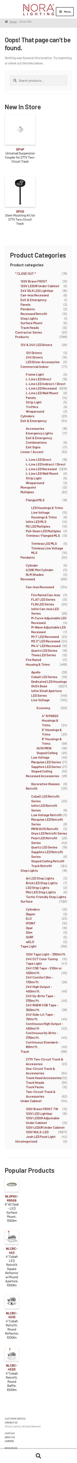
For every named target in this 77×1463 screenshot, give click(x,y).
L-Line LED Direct (38, 379)
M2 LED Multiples (38, 526)
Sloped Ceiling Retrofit (47, 861)
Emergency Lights (39, 433)
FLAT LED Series (43, 599)
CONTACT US (11, 1422)
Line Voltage (40, 700)
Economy (43, 708)
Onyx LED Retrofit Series (49, 833)
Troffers (32, 407)
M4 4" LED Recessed (46, 646)
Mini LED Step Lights (41, 892)
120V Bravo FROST (34, 281)
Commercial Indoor (35, 366)
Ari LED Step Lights (40, 878)
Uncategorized (26, 1141)
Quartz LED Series (44, 650)
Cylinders (27, 416)
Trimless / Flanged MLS (43, 535)
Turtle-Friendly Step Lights (46, 897)
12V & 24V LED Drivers (36, 345)
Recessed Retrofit (34, 314)
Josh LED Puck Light (41, 1136)
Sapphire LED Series (46, 767)
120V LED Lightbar (39, 1113)
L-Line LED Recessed (41, 388)
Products (22, 337)
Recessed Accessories (42, 776)
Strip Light (34, 402)
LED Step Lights (37, 887)
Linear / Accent (32, 452)
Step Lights (29, 318)
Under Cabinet (31, 1101)
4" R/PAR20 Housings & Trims (50, 720)
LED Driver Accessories (43, 362)
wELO (30, 942)
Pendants (28, 309)
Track (25, 1051)
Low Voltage (40, 757)
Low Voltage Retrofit (46, 815)
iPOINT (31, 923)
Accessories (35, 428)
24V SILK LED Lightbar (37, 290)
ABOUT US (10, 1437)
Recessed (28, 579)
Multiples (27, 492)
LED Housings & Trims (47, 508)
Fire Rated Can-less (45, 595)
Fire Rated (33, 660)
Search (38, 1456)
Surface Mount (32, 323)
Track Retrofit (41, 866)
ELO (29, 918)
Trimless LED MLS (44, 543)
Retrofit (32, 788)
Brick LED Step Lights (41, 883)
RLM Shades (35, 574)
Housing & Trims (38, 664)
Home (13, 21)
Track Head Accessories (43, 1078)
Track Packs (35, 1087)
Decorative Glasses (45, 784)
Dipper (30, 914)
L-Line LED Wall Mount (42, 393)
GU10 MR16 (44, 748)
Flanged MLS (35, 500)
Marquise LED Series (46, 762)
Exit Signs (33, 447)
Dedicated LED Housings (49, 681)
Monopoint (28, 487)
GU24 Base (39, 686)
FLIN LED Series (42, 604)
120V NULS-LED (37, 1132)
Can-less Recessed (35, 295)
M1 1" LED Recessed (45, 636)
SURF (30, 937)
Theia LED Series (43, 655)
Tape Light (29, 946)
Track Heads (30, 327)
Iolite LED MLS (36, 521)
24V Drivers (34, 357)
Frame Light (35, 374)
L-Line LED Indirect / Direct (46, 384)
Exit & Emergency (34, 300)
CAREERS (9, 1441)
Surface (27, 901)
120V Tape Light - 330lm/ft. (46, 954)
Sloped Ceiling (47, 753)
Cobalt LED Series (44, 677)
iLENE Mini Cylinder (39, 570)
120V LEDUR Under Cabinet (40, 286)
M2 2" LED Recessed (45, 641)
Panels (25, 304)
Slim (29, 932)
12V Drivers (34, 353)
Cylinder (32, 565)
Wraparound (35, 411)
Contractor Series (28, 332)
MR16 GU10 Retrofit (44, 829)
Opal (29, 928)
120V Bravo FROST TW (42, 1109)
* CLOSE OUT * (25, 273)
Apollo (35, 672)
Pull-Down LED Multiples (43, 531)
